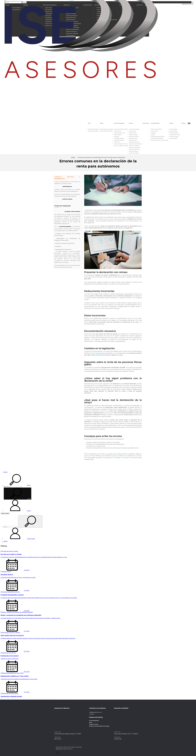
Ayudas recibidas (173, 138)
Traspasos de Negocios (119, 140)
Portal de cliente (173, 131)
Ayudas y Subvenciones (119, 132)
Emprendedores (118, 134)
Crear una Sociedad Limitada (120, 129)
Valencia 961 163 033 (186, 5)
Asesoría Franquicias (133, 151)
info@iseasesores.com (95, 712)
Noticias (153, 134)
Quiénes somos (93, 724)
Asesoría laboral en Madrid (106, 131)
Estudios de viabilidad (134, 153)
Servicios (131, 123)
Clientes (171, 123)
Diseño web (58, 748)
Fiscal (89, 123)
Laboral (101, 123)
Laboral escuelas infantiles (157, 138)
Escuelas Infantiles (155, 123)
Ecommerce (117, 142)
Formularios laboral (173, 132)
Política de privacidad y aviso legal (99, 726)
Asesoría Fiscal (132, 131)
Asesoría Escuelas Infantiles (135, 143)
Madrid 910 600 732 (186, 8)
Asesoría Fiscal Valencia (93, 129)
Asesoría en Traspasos (134, 145)
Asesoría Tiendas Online (134, 147)
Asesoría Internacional (134, 142)
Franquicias (116, 136)
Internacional (146, 123)
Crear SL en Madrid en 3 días (120, 143)
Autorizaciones (154, 131)
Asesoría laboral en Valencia (106, 129)
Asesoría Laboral (132, 132)
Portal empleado (173, 129)
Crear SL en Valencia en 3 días (121, 145)
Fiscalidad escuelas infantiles (157, 136)
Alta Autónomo (117, 131)
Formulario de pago (174, 136)
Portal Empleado (94, 720)
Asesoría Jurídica (133, 140)
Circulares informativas (174, 134)
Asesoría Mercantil (133, 138)
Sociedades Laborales (119, 138)
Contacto (183, 123)
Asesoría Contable (133, 134)
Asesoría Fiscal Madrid (93, 131)
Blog (90, 722)
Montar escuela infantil (156, 129)
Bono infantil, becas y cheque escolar (159, 140)
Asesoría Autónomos (134, 136)
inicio (73, 157)
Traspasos (153, 132)
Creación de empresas (119, 123)
